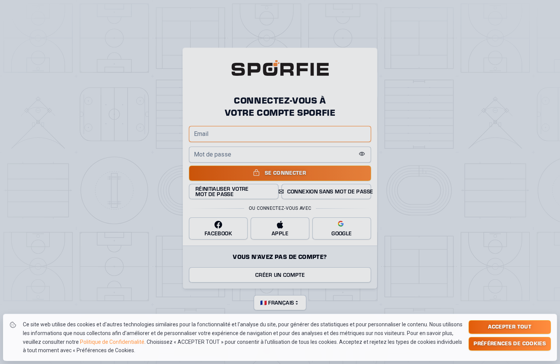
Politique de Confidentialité (112, 342)
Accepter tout (509, 326)
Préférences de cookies (510, 343)
